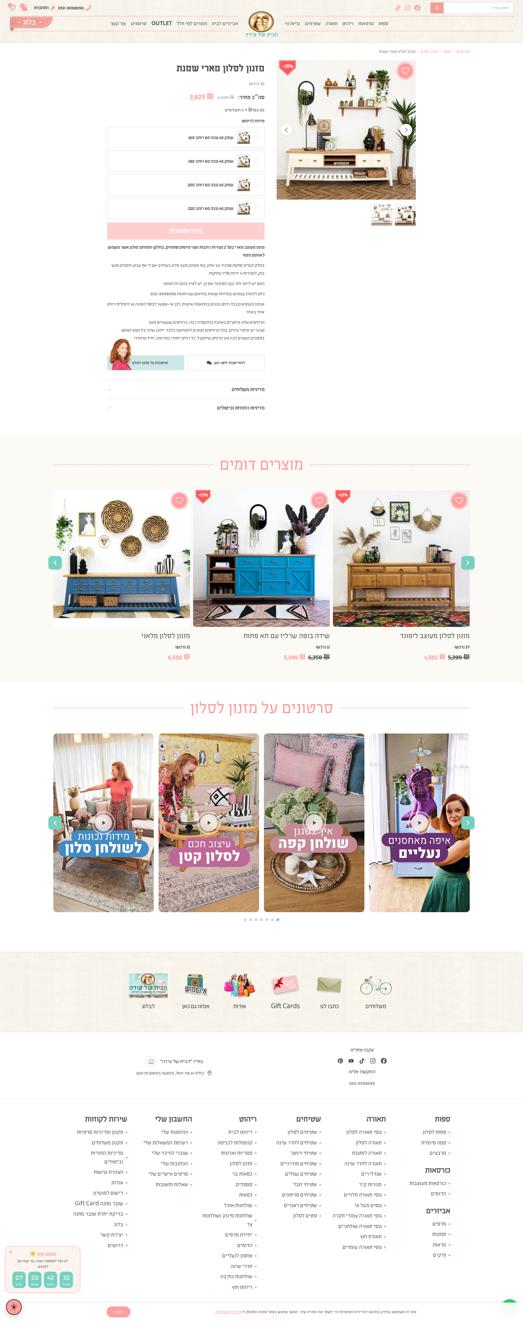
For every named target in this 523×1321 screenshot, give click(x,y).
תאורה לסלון (369, 1143)
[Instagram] (408, 8)
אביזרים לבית (225, 23)
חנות (447, 51)
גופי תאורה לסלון (364, 1132)
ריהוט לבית (240, 1132)
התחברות (41, 7)
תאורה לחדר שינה (363, 1164)
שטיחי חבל (305, 1184)
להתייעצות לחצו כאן (229, 363)
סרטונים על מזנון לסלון (150, 363)
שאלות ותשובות (172, 1184)
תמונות (439, 1234)
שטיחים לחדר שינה (296, 1143)
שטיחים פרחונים (299, 1195)
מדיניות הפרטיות (229, 1312)
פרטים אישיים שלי (168, 1174)
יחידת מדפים (238, 1235)
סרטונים (138, 23)
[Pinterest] (340, 1061)
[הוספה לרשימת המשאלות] (405, 71)
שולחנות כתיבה (236, 1277)
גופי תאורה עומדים (362, 1247)
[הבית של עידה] (261, 23)
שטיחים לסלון (302, 1132)
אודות (117, 1183)
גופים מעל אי (368, 1205)
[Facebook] (417, 8)
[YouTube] (351, 1061)
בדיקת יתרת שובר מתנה (98, 1214)
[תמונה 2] (381, 215)
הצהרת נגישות (108, 1172)
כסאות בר (242, 1174)
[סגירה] (11, 1252)
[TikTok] (398, 8)
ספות (383, 23)
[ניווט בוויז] (151, 1061)
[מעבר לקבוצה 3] (266, 919)
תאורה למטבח (367, 1153)
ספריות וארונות (236, 1153)
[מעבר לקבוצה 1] (277, 919)
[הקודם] (286, 130)
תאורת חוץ (371, 1237)
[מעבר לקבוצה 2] (272, 919)
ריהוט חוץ (242, 1287)
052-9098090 (71, 7)
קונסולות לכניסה (235, 1143)
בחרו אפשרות (186, 230)
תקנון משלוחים (107, 1143)
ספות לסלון (434, 1132)
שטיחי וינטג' (304, 1153)
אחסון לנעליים (237, 1256)
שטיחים (313, 23)
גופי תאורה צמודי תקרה (357, 1216)
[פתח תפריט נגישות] (14, 1307)
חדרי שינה (241, 1266)
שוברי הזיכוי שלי (170, 1153)
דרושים (115, 1245)
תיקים (439, 1255)
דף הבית (463, 51)
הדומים (438, 1194)
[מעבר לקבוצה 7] (245, 919)
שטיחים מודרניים (299, 1164)
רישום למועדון (108, 1193)
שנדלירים (371, 1174)
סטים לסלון (305, 1216)
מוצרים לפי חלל (192, 23)
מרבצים (438, 1153)
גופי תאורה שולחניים (360, 1226)
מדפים (439, 1224)
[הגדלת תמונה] (346, 130)
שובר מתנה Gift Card (99, 1204)
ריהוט (348, 23)
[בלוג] (31, 24)
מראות (439, 1245)
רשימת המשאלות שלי (165, 1143)
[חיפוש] (437, 7)
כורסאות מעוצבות (428, 1183)
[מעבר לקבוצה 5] (256, 919)
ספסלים (244, 1184)
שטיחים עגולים (301, 1174)
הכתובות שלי (174, 1164)
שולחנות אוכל (238, 1205)
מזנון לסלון (430, 51)
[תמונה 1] (405, 215)
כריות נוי (292, 23)
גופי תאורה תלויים (363, 1195)
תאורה (331, 23)
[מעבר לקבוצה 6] (250, 919)
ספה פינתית (433, 1143)
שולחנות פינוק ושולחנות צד (227, 1220)
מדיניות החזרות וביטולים (107, 1157)
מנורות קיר (370, 1184)
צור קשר (118, 23)
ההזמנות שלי (174, 1132)
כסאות (245, 1195)
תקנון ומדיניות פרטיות (100, 1132)
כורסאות (366, 23)
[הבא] (406, 130)
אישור (118, 1312)
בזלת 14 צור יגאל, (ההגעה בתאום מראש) (170, 1073)
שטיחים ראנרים (300, 1205)
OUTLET (161, 23)
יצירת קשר (111, 1235)
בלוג (118, 1224)
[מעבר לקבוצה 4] (261, 919)
